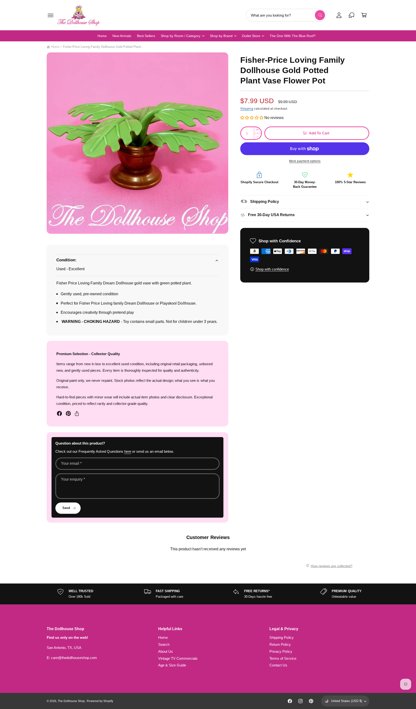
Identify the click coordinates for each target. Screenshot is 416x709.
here (127, 451)
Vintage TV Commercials (178, 658)
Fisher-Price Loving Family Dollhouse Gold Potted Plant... (103, 47)
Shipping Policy (281, 637)
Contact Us (278, 665)
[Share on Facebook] (59, 413)
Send (66, 508)
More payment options (305, 161)
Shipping (247, 108)
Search (163, 644)
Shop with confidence (272, 269)
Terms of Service (282, 658)
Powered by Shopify (100, 701)
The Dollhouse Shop (71, 701)
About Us (165, 651)
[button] (50, 15)
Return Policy (280, 644)
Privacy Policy (280, 651)
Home (55, 47)
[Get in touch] (351, 15)
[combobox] (286, 15)
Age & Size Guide (172, 665)
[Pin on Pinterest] (68, 413)
